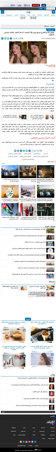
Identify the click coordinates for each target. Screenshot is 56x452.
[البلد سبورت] (36, 5)
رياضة (28, 15)
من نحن (37, 445)
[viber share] (18, 151)
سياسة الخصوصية (21, 445)
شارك (14, 38)
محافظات (43, 434)
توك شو (16, 15)
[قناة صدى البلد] (43, 5)
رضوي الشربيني (37, 153)
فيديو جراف (52, 434)
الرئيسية (53, 15)
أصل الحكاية (13, 431)
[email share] (2, 38)
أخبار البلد (39, 15)
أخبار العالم (23, 431)
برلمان (14, 434)
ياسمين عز (45, 153)
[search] (2, 12)
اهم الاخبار (46, 15)
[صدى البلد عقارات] (19, 5)
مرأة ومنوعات (9, 15)
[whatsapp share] (5, 38)
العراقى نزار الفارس (12, 156)
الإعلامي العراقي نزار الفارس (14, 153)
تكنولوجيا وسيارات (21, 434)
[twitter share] (8, 38)
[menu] (53, 12)
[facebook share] (11, 38)
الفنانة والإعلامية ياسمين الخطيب (40, 156)
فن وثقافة (22, 15)
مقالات (43, 438)
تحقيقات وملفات (51, 438)
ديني (2, 15)
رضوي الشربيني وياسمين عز (28, 159)
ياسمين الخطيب (27, 153)
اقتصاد (34, 434)
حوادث (33, 15)
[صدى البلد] (28, 12)
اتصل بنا (30, 445)
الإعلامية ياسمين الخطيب (25, 156)
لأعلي (51, 416)
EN (41, 8)
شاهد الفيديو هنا (50, 84)
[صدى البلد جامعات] (27, 5)
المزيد (3, 412)
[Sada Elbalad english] (13, 5)
